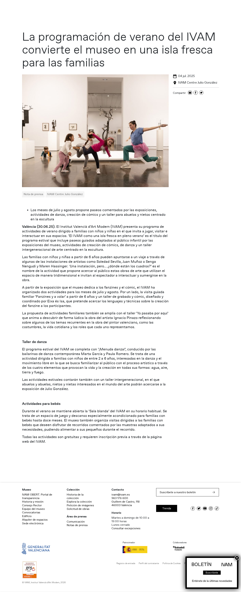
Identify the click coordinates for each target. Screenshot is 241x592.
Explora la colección (79, 501)
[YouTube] (205, 508)
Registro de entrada (125, 563)
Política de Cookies (171, 563)
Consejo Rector (32, 505)
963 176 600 (120, 498)
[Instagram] (211, 508)
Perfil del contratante (149, 563)
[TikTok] (217, 508)
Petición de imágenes (80, 505)
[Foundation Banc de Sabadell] (178, 548)
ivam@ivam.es (121, 494)
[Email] (190, 92)
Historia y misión (32, 501)
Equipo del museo (33, 509)
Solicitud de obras (78, 509)
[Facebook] (195, 92)
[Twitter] (201, 92)
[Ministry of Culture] (146, 549)
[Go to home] (31, 548)
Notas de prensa (77, 525)
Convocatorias (31, 512)
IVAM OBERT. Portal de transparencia (37, 496)
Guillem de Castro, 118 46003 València (126, 503)
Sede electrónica (32, 523)
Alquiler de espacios (35, 519)
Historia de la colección (75, 496)
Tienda (166, 508)
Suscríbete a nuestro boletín (178, 492)
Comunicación (76, 521)
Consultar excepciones (126, 528)
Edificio (27, 516)
